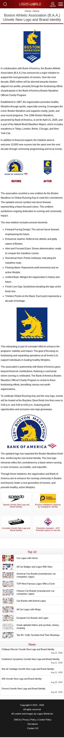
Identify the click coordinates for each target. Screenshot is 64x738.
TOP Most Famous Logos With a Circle (36, 583)
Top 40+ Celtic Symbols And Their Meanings (38, 635)
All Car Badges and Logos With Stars (35, 566)
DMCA (17, 720)
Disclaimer (33, 724)
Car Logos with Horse (27, 558)
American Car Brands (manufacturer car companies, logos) (36, 575)
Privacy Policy (29, 720)
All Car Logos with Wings (29, 609)
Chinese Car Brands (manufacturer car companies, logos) (35, 592)
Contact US (32, 728)
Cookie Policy (44, 720)
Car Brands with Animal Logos (31, 601)
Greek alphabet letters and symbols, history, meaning (38, 626)
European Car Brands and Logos (32, 618)
